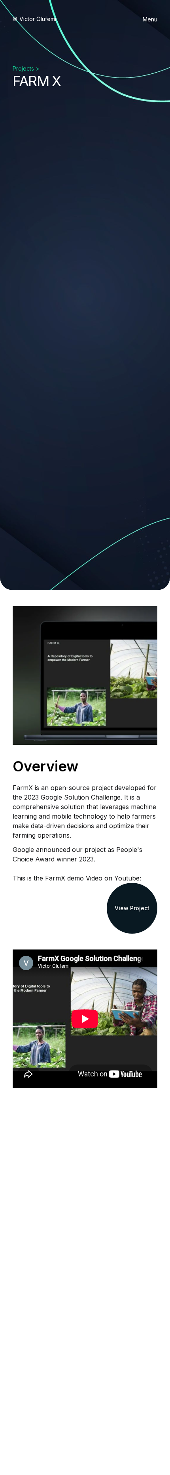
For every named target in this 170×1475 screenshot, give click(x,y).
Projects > (26, 68)
